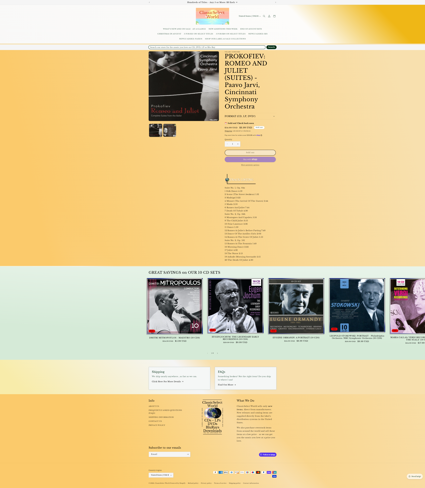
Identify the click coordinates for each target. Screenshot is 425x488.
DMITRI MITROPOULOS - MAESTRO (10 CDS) (174, 338)
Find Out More (225, 385)
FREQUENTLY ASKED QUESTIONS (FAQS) (165, 411)
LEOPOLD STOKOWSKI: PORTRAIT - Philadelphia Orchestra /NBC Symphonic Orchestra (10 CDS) (357, 337)
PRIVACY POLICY (157, 425)
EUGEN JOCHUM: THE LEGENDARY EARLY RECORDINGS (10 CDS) (235, 338)
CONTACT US (155, 421)
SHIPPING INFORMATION (161, 417)
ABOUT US (154, 406)
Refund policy (193, 483)
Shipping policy (235, 483)
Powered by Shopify (177, 483)
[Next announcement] (275, 2)
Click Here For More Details (166, 381)
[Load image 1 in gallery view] (155, 130)
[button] (264, 16)
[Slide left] (207, 353)
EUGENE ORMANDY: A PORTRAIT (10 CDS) (296, 337)
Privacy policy (206, 483)
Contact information (251, 483)
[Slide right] (217, 353)
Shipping (228, 131)
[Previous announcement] (149, 2)
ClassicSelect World (162, 483)
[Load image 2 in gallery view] (169, 130)
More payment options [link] (250, 165)
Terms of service (220, 483)
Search (271, 47)
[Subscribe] (187, 454)
